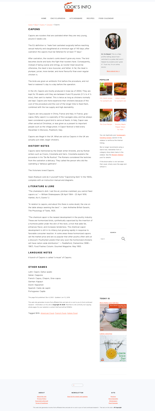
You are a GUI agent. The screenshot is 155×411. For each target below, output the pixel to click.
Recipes (113, 396)
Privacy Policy (41, 398)
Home (30, 25)
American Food (47, 313)
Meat (36, 25)
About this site (41, 396)
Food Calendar (113, 403)
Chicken (49, 25)
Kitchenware (113, 401)
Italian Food (72, 313)
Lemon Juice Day (106, 334)
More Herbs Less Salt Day (109, 303)
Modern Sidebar (117, 155)
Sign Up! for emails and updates (77, 396)
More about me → (113, 71)
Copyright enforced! (41, 401)
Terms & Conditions (42, 403)
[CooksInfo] (77, 13)
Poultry (42, 25)
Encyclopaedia (113, 398)
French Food (60, 313)
